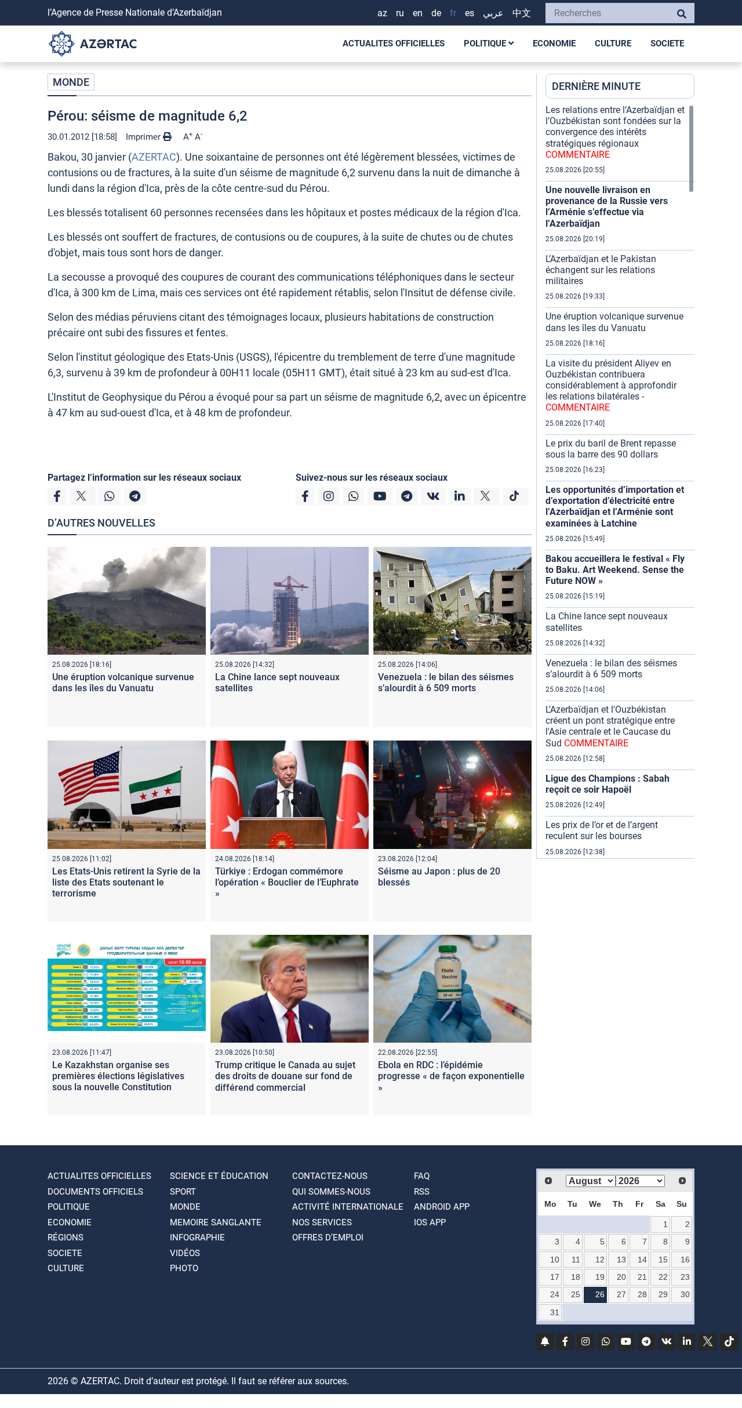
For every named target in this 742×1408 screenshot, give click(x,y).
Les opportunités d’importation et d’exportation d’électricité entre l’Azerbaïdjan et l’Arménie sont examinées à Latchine (614, 506)
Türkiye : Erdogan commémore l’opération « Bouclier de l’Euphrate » (287, 882)
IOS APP (430, 1222)
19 (600, 1277)
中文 (521, 13)
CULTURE (613, 43)
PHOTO (184, 1268)
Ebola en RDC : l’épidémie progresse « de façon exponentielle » (451, 1076)
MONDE (71, 82)
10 (554, 1259)
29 (663, 1294)
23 (685, 1277)
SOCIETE (667, 43)
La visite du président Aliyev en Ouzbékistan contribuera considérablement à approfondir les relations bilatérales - (610, 385)
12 (600, 1259)
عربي (493, 13)
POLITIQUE (486, 43)
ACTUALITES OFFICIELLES (394, 43)
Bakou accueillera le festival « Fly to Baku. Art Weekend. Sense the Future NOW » (615, 569)
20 (621, 1277)
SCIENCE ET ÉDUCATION (219, 1176)
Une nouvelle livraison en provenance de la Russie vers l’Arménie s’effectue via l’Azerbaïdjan (606, 206)
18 (575, 1277)
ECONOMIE (554, 43)
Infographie (197, 1237)
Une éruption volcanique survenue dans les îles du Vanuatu (123, 683)
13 (621, 1259)
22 (663, 1277)
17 (554, 1277)
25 (575, 1294)
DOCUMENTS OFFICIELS (95, 1191)
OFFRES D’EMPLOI (327, 1237)
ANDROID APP (442, 1207)
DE (436, 13)
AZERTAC (154, 157)
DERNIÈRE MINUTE (596, 86)
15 (663, 1259)
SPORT (183, 1191)
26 (600, 1294)
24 (554, 1294)
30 (685, 1294)
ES (469, 13)
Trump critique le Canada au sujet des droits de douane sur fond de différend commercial (285, 1076)
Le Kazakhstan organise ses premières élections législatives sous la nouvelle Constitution (118, 1076)
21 (642, 1277)
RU (400, 13)
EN (418, 13)
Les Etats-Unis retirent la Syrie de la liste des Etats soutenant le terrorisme (126, 882)
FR (453, 13)
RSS (422, 1191)
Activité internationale (347, 1207)
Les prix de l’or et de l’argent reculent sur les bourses (601, 830)
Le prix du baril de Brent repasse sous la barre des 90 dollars (610, 449)
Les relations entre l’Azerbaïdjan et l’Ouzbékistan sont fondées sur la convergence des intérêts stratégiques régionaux (615, 132)
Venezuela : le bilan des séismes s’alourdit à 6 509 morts (446, 683)
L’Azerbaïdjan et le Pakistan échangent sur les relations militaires (600, 269)
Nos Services (322, 1222)
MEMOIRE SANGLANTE (215, 1222)
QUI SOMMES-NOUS (331, 1191)
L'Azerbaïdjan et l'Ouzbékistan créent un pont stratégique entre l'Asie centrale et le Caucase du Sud (610, 726)
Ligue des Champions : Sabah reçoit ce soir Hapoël (607, 784)
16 (685, 1259)
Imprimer (144, 137)
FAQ (422, 1176)
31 (554, 1312)
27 (621, 1294)
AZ (382, 13)
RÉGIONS (65, 1237)
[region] (619, 481)
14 (642, 1259)
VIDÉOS (185, 1253)
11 (576, 1259)
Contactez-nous (330, 1176)
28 (642, 1294)
